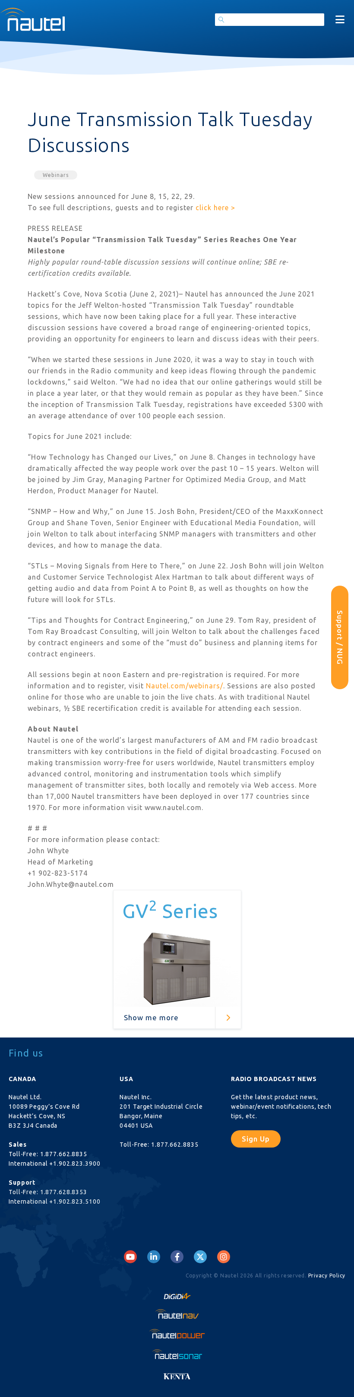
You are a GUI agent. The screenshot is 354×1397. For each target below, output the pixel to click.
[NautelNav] (177, 1313)
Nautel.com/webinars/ (184, 686)
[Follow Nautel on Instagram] (223, 1256)
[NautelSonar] (177, 1353)
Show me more (151, 1017)
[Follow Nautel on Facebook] (177, 1256)
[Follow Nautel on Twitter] (200, 1256)
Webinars (56, 175)
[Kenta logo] (177, 1373)
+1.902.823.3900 (74, 1163)
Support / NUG (340, 637)
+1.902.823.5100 (74, 1201)
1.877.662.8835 (63, 1154)
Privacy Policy (327, 1275)
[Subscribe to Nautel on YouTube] (130, 1256)
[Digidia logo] (177, 1293)
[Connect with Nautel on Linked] (153, 1256)
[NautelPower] (177, 1334)
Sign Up (256, 1139)
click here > (215, 207)
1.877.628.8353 (63, 1192)
